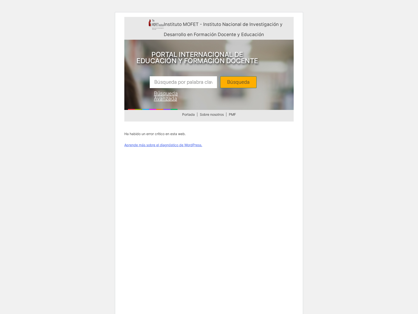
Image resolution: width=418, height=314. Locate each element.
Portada (188, 114)
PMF (232, 114)
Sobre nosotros (212, 114)
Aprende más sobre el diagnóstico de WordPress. (163, 145)
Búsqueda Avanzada (166, 96)
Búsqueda (238, 82)
